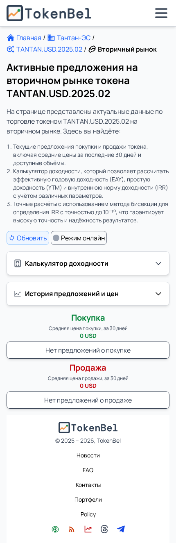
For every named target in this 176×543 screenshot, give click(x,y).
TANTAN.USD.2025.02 (49, 49)
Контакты (88, 485)
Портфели (88, 499)
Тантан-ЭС (73, 37)
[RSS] (71, 529)
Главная (28, 37)
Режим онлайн (83, 237)
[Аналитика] (88, 529)
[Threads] (104, 529)
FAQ (88, 470)
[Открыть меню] (161, 13)
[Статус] (55, 529)
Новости (88, 455)
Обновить (32, 237)
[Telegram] (120, 529)
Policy (88, 514)
